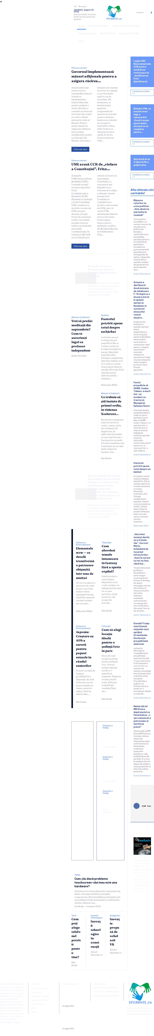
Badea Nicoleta (78, 355)
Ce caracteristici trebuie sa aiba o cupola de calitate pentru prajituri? (84, 787)
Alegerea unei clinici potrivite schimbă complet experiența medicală (110, 769)
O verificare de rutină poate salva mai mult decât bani (82, 736)
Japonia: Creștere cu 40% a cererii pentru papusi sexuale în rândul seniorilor (85, 649)
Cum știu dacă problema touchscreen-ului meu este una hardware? (95, 882)
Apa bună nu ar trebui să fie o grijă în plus (142, 162)
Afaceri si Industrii (80, 317)
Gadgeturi (115, 916)
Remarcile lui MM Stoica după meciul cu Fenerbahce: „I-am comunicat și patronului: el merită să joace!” (142, 716)
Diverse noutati (79, 68)
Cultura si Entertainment (83, 544)
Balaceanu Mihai (109, 385)
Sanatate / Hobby (108, 727)
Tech (77, 875)
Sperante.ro (146, 1011)
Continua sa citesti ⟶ (140, 92)
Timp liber (107, 543)
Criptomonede (140, 885)
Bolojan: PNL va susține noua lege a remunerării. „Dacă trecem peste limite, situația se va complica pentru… (142, 120)
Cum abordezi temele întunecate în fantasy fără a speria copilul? (111, 558)
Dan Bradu (106, 458)
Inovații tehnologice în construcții (96, 933)
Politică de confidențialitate (106, 991)
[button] (150, 33)
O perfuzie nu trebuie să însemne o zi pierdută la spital (110, 736)
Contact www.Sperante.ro (106, 987)
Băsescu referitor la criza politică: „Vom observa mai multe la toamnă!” (141, 207)
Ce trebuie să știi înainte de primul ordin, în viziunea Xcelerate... (111, 405)
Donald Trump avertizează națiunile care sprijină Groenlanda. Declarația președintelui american (141, 633)
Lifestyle (106, 626)
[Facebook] (151, 12)
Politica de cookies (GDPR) (106, 996)
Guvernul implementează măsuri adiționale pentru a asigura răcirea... (94, 76)
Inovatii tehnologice (97, 917)
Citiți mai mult (80, 149)
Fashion (105, 315)
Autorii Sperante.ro (107, 810)
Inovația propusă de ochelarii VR (115, 931)
